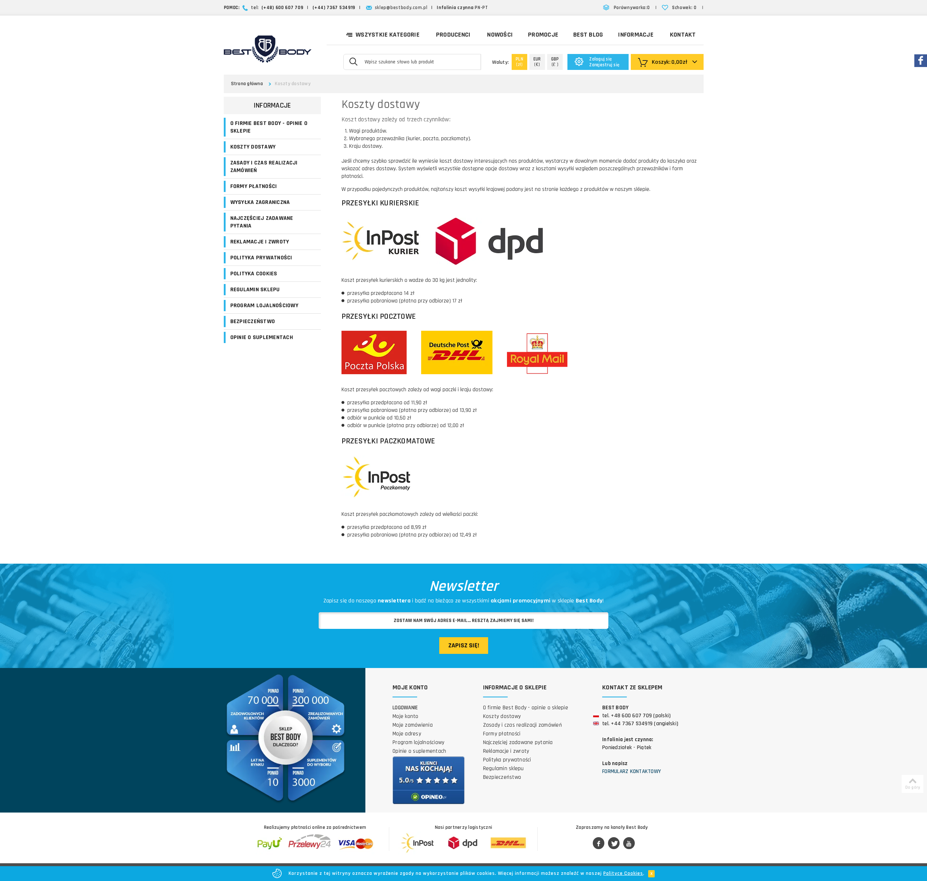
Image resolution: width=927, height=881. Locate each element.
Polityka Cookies (253, 273)
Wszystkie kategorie (387, 34)
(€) (537, 61)
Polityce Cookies (623, 873)
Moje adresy (407, 733)
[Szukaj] (353, 61)
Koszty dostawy (253, 147)
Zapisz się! (463, 645)
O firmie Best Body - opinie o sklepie (268, 127)
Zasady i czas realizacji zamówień (264, 166)
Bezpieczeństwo (252, 321)
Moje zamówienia (413, 725)
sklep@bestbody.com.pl (401, 8)
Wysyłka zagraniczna (260, 202)
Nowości (500, 34)
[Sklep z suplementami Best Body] (267, 49)
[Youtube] (629, 843)
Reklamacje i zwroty (259, 242)
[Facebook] (598, 843)
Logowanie (405, 707)
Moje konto (406, 716)
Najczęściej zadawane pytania (261, 222)
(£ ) (555, 61)
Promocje (543, 34)
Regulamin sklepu (255, 289)
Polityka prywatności (261, 258)
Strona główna (247, 83)
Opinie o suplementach (261, 337)
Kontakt (683, 34)
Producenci (453, 34)
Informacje (635, 34)
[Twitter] (613, 843)
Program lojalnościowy (264, 305)
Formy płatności (253, 186)
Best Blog (588, 34)
